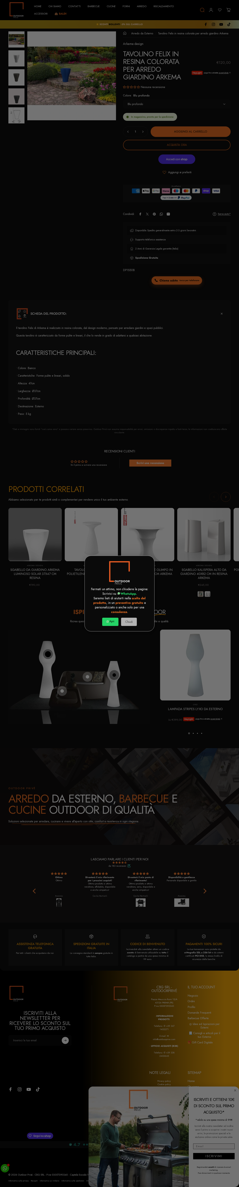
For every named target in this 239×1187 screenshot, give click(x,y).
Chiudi (129, 622)
